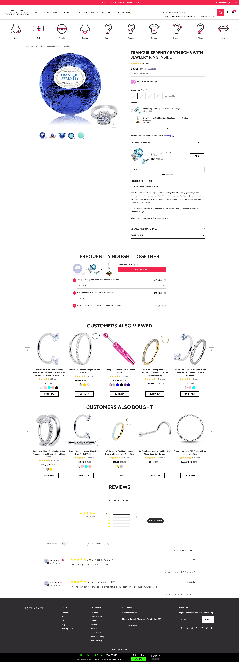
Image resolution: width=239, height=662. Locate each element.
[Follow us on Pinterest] (196, 627)
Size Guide (95, 628)
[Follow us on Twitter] (186, 627)
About (64, 616)
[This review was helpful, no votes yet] (188, 572)
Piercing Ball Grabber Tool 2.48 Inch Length (119, 371)
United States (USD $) (225, 3)
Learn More (146, 113)
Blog (63, 624)
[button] (27, 350)
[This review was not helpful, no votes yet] (192, 572)
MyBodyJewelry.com (119, 649)
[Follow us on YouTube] (201, 627)
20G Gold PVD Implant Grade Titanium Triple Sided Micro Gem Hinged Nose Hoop (155, 372)
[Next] (235, 30)
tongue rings (203, 16)
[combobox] (78, 544)
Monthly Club (96, 616)
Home (27, 46)
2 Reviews (145, 63)
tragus (211, 16)
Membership (96, 620)
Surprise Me (170, 96)
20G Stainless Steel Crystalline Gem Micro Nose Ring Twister (154, 452)
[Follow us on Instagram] (191, 627)
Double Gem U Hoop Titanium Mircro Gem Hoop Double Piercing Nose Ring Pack (190, 372)
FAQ (63, 620)
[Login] (227, 12)
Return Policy (96, 640)
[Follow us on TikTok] (206, 627)
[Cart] (233, 12)
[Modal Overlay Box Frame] (119, 657)
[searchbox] (52, 544)
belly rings (189, 16)
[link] (41, 387)
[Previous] (4, 30)
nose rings (181, 16)
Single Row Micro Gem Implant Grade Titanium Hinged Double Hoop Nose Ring (49, 454)
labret (196, 16)
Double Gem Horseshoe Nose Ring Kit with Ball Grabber (84, 452)
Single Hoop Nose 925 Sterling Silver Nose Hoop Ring (190, 452)
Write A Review (155, 521)
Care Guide (96, 632)
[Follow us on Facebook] (181, 627)
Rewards (94, 624)
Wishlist (94, 613)
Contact (65, 613)
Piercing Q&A (67, 628)
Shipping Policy (97, 636)
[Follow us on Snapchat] (211, 627)
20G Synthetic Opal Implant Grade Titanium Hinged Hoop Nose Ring (119, 452)
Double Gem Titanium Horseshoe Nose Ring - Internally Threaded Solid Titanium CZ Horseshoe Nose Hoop (49, 372)
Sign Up (208, 619)
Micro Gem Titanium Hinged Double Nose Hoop (84, 371)
